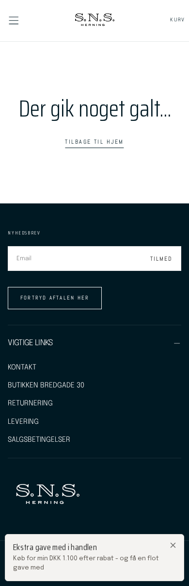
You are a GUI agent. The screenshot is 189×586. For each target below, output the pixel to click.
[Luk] (173, 545)
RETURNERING (30, 403)
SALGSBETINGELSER (39, 439)
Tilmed (161, 259)
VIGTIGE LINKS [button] (30, 343)
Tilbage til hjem (94, 142)
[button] (13, 20)
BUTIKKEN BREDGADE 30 (46, 385)
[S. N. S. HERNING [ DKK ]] (47, 495)
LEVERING (23, 421)
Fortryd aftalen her (55, 297)
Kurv (177, 19)
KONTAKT (22, 367)
